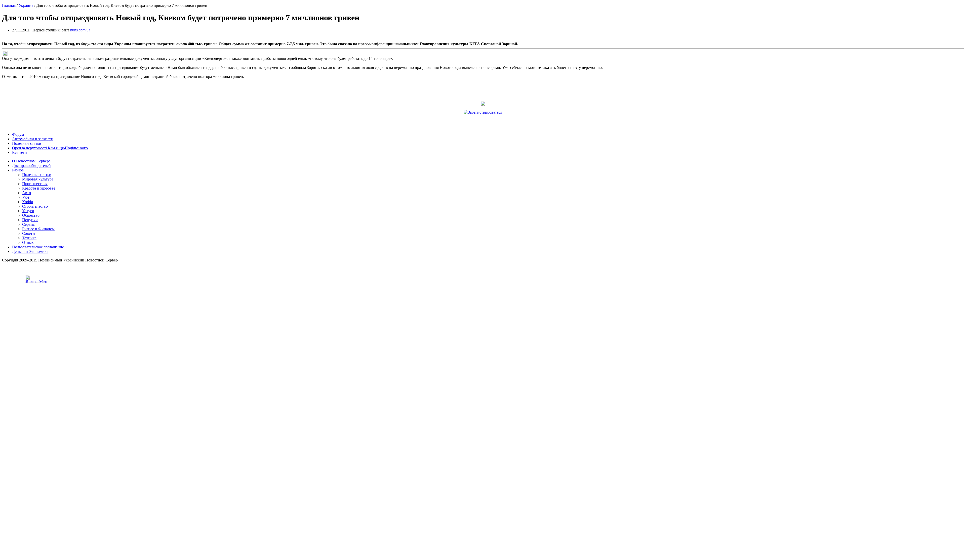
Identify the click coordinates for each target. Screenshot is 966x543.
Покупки (30, 220)
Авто (26, 193)
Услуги (28, 211)
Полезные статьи (26, 143)
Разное (18, 170)
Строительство (35, 206)
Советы (28, 233)
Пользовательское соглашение (38, 247)
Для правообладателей (31, 165)
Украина (26, 5)
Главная (9, 5)
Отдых (28, 242)
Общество (30, 215)
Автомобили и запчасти (32, 139)
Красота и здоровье (38, 188)
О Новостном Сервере (31, 161)
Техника (29, 238)
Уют (25, 197)
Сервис (28, 224)
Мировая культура (37, 179)
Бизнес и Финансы (38, 229)
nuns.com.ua (80, 30)
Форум (18, 134)
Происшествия (35, 184)
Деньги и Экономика (30, 251)
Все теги (19, 152)
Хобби (27, 202)
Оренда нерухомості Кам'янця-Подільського (50, 148)
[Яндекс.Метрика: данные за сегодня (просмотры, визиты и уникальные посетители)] (36, 279)
